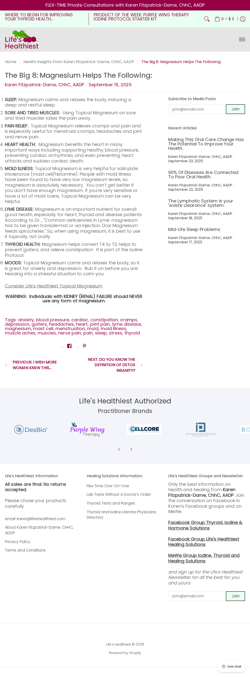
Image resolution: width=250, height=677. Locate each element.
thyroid (132, 333)
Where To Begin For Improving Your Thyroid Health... (39, 17)
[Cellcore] (144, 429)
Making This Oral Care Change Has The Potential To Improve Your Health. (206, 143)
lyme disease (126, 324)
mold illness (113, 328)
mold (92, 328)
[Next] (131, 449)
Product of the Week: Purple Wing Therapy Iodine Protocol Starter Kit (141, 17)
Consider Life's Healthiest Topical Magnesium (53, 286)
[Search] (207, 19)
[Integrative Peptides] (201, 429)
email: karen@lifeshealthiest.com (35, 519)
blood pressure (52, 320)
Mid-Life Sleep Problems (194, 229)
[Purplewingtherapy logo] (87, 429)
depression (17, 324)
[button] (69, 346)
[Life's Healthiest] (22, 39)
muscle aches (20, 333)
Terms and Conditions (25, 550)
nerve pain (69, 333)
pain (88, 333)
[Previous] (119, 449)
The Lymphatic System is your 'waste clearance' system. (200, 203)
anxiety (26, 320)
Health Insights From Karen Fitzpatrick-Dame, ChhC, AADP (78, 62)
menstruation (70, 328)
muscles (47, 333)
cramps (128, 320)
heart (82, 324)
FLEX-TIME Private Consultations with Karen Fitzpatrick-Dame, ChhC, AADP (125, 5)
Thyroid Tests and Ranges (111, 503)
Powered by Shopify (125, 653)
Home (10, 62)
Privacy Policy (17, 541)
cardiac (79, 320)
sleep (101, 333)
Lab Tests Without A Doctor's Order (119, 494)
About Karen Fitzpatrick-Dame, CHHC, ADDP (39, 530)
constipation (104, 320)
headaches (61, 324)
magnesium (18, 328)
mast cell (43, 328)
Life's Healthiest (118, 644)
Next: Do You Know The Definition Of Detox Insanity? (111, 365)
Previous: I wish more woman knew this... (35, 365)
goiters (39, 324)
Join (236, 109)
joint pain (100, 324)
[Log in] (243, 19)
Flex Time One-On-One (108, 486)
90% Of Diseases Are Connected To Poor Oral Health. (203, 174)
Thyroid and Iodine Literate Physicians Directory (121, 514)
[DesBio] (31, 429)
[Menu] (242, 39)
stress (115, 333)
